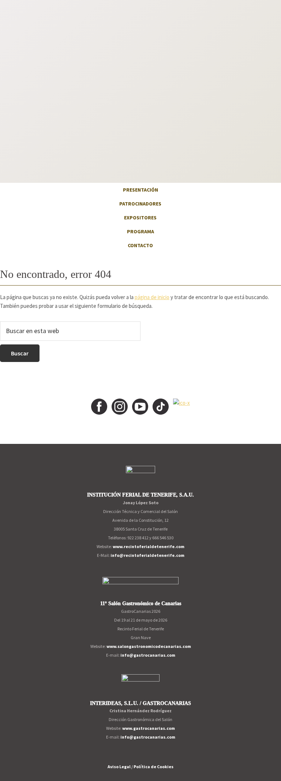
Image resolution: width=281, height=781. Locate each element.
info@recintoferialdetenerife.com (147, 555)
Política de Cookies (153, 766)
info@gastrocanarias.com (147, 655)
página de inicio (152, 297)
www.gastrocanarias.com (148, 728)
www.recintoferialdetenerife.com (148, 546)
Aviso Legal (119, 766)
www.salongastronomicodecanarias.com (148, 646)
